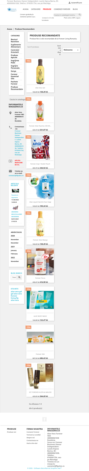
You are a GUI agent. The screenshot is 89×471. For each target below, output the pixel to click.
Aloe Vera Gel (40, 88)
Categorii (35, 9)
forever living (14, 297)
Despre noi (31, 438)
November (15, 239)
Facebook (44, 419)
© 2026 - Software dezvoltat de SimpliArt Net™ (44, 468)
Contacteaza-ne (32, 440)
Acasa (25, 9)
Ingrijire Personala (15, 67)
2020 (13, 236)
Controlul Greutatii (15, 51)
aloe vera (15, 300)
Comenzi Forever (62, 9)
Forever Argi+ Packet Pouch (40, 164)
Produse (47, 9)
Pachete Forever (14, 83)
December (14, 243)
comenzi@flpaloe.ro (16, 175)
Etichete (14, 289)
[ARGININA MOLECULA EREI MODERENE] (15, 207)
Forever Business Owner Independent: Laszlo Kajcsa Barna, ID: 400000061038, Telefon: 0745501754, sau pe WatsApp (19, 143)
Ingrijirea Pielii (15, 61)
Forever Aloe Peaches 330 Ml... (40, 126)
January (14, 250)
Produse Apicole (14, 56)
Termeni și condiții (33, 435)
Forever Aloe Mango (40, 240)
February (14, 254)
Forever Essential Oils (15, 76)
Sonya (13, 71)
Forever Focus (40, 278)
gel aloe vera (16, 294)
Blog (75, 9)
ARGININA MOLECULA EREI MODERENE (16, 214)
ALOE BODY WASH (40, 316)
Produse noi (11, 432)
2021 (13, 247)
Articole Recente (15, 185)
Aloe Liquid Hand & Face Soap (40, 202)
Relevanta (71, 50)
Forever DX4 (40, 354)
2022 (13, 257)
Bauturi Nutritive (15, 40)
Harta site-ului (32, 443)
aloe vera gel (16, 291)
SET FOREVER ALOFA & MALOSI (40, 392)
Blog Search (16, 273)
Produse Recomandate (16, 88)
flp (17, 298)
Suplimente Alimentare (16, 46)
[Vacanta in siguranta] (15, 190)
